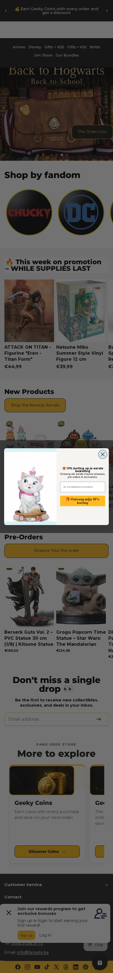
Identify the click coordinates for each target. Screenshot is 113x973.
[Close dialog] (102, 454)
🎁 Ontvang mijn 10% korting (83, 501)
